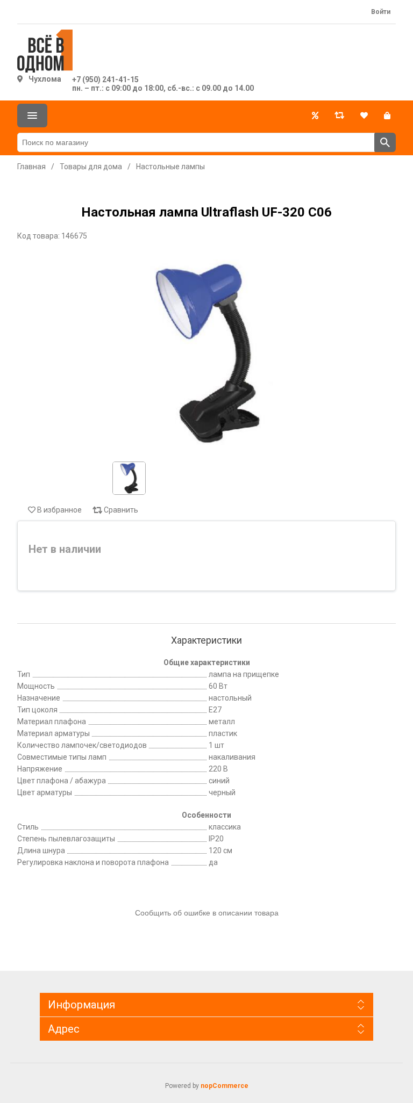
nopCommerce (224, 1086)
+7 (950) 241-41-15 (105, 79)
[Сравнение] (339, 115)
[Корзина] (387, 115)
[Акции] (315, 115)
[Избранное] (364, 115)
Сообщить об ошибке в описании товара (207, 913)
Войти (380, 12)
